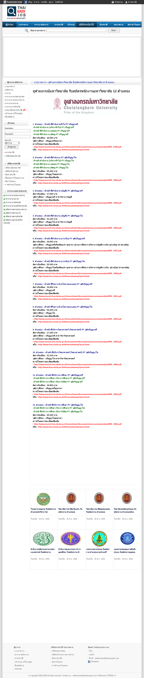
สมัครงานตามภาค (13, 213)
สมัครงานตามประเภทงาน (16, 209)
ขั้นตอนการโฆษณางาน (14, 178)
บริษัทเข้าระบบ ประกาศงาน (63, 655)
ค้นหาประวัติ (10, 175)
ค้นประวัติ (104, 25)
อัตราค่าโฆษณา (134, 25)
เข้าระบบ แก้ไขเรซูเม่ (13, 113)
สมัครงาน (9, 90)
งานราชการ (23, 25)
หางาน (8, 93)
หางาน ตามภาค (11, 103)
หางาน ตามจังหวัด (12, 107)
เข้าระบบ (71, 25)
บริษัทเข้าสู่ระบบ (11, 171)
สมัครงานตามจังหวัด (14, 216)
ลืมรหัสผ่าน (9, 117)
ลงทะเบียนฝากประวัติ (15, 110)
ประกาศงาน (118, 25)
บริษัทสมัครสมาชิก (13, 156)
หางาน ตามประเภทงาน (14, 100)
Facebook (95, 661)
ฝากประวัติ (59, 25)
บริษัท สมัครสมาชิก (13, 168)
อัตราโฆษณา (10, 181)
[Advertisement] (26, 56)
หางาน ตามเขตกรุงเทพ (14, 97)
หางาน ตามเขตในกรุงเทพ (16, 206)
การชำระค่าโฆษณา (13, 185)
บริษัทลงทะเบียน (58, 651)
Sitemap (18, 669)
